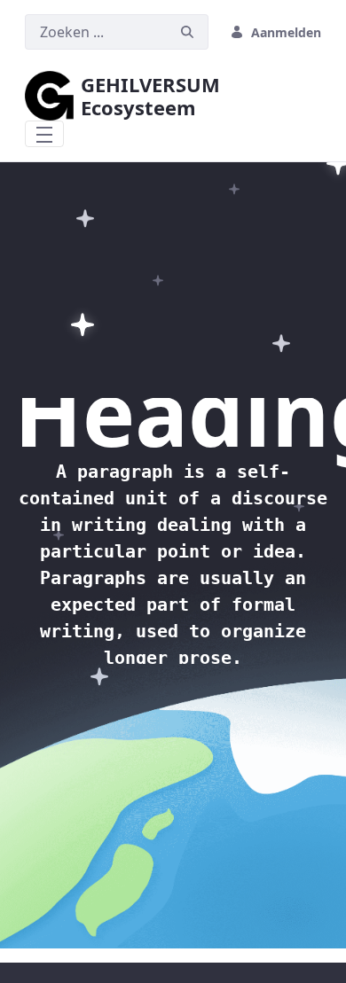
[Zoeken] (187, 32)
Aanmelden (286, 32)
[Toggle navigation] (44, 134)
